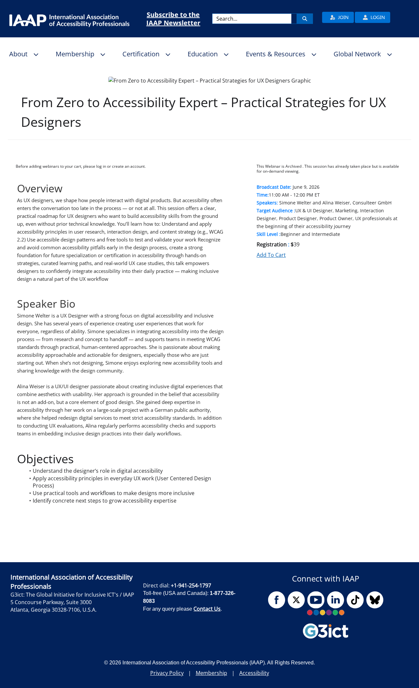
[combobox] (251, 19)
